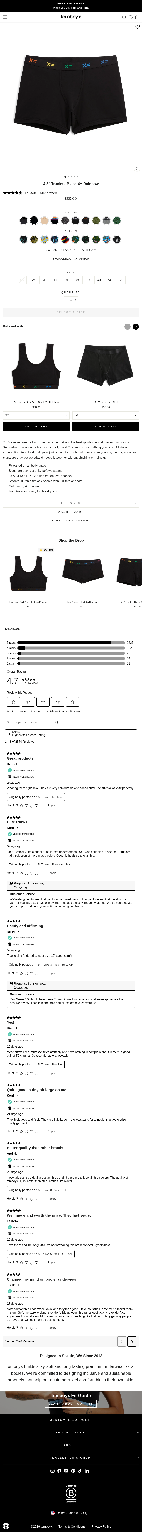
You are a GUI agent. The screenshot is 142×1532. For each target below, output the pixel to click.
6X (121, 280)
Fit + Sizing (70, 503)
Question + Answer (71, 520)
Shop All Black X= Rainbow (71, 258)
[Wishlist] (130, 17)
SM (33, 280)
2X (78, 280)
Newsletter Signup (70, 1457)
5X (110, 280)
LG (56, 280)
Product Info (69, 1432)
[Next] (136, 327)
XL (67, 280)
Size (71, 272)
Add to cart (36, 426)
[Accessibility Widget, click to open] (6, 1526)
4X (99, 280)
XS (22, 280)
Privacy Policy (101, 1526)
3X (88, 280)
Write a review (48, 192)
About (70, 1445)
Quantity (71, 292)
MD (44, 280)
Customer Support (70, 1419)
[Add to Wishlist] (137, 26)
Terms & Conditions (71, 1526)
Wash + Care (71, 511)
